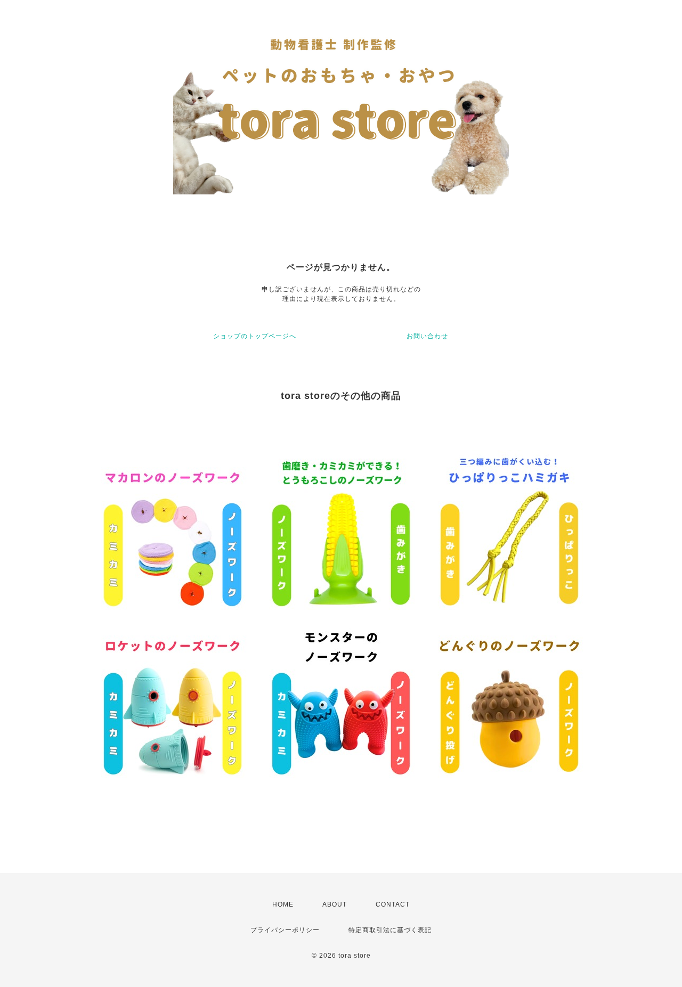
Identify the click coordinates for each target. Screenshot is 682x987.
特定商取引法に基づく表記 (390, 930)
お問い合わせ (427, 336)
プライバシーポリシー (285, 930)
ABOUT (334, 904)
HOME (283, 904)
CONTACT (393, 904)
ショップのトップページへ (254, 336)
